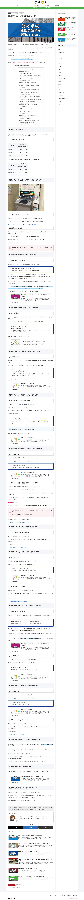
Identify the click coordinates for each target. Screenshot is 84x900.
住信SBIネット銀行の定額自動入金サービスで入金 (31, 99)
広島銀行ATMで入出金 (25, 80)
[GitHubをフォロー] (21, 821)
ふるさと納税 (62, 78)
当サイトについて (53, 895)
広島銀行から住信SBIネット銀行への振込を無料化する (30, 96)
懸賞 (60, 101)
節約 (59, 55)
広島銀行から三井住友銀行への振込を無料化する (29, 89)
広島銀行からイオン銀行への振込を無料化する (29, 115)
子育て (59, 104)
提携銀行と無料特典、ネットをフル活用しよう (29, 123)
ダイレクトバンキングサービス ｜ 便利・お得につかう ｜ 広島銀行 (22, 224)
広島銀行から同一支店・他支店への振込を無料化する (30, 76)
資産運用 (60, 84)
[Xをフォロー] (17, 821)
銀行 (9, 13)
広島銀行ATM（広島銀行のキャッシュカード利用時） (31, 75)
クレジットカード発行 (64, 98)
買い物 (60, 58)
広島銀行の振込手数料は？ (25, 71)
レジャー (61, 61)
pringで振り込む (24, 87)
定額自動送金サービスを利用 (26, 108)
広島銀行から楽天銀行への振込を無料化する (28, 82)
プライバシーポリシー (62, 895)
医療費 (60, 75)
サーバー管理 (61, 52)
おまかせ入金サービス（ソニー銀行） (18, 547)
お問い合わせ (74, 895)
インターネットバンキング (26, 73)
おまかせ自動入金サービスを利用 (27, 103)
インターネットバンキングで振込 (27, 78)
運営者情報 (69, 895)
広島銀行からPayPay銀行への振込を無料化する (29, 104)
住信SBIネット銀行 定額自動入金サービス (19, 522)
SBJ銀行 (19, 404)
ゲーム (59, 49)
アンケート (61, 89)
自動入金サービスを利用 (26, 118)
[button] (45, 827)
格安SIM (61, 63)
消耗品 (60, 66)
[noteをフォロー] (19, 821)
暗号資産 (60, 81)
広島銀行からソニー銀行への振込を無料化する (29, 101)
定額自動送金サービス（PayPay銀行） (18, 601)
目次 (29, 69)
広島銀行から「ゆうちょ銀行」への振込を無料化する (30, 109)
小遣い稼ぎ (60, 87)
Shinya (18, 815)
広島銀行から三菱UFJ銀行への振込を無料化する (29, 85)
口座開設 (61, 95)
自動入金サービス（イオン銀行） (17, 734)
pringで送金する (24, 97)
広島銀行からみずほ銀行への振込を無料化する (29, 92)
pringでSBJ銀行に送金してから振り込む (29, 94)
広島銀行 (16, 13)
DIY (60, 69)
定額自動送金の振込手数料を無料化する (28, 122)
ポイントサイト (62, 92)
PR (13, 13)
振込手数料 (21, 13)
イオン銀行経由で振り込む (26, 83)
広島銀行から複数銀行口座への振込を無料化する (29, 120)
